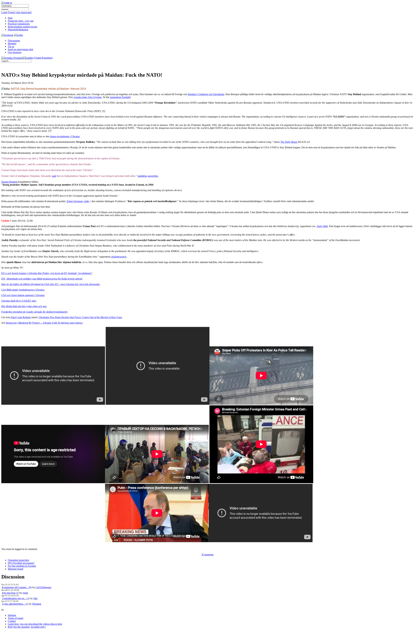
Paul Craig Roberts (21, 317)
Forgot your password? (20, 12)
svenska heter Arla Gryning (87, 97)
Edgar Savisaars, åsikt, (78, 201)
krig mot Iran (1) (10, 592)
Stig (35, 598)
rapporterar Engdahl (120, 97)
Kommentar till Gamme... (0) (17, 587)
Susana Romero (9, 181)
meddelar (142, 176)
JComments (207, 554)
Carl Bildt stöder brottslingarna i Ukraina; (23, 289)
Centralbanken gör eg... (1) (16, 598)
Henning (36, 603)
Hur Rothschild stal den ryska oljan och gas (23, 306)
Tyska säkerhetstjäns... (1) (15, 603)
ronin (25, 592)
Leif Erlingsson (43, 587)
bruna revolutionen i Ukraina (65, 136)
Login (4, 12)
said (54, 176)
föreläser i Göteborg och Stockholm (206, 94)
